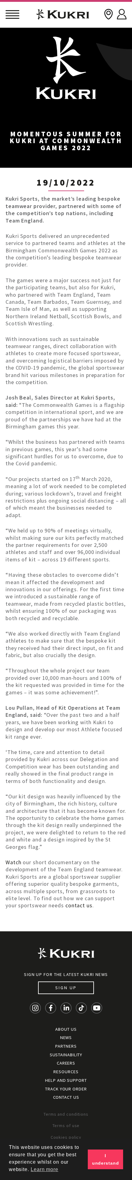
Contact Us (66, 1097)
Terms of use (66, 1125)
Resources (65, 1071)
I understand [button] (105, 1159)
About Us (65, 1029)
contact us (78, 905)
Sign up (65, 987)
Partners (65, 1046)
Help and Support (66, 1080)
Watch (13, 862)
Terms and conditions (66, 1114)
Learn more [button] (44, 1169)
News (66, 1037)
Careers (66, 1063)
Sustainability (66, 1055)
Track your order (66, 1089)
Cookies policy (66, 1137)
